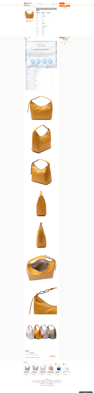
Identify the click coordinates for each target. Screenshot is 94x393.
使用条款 (35, 382)
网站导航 (46, 382)
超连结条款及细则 (42, 382)
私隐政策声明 (38, 382)
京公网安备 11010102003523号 (57, 382)
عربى (55, 381)
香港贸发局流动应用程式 (43, 380)
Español (39, 381)
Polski (47, 381)
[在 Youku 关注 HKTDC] (52, 383)
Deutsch (36, 381)
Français (42, 381)
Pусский (53, 381)
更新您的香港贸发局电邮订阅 (57, 380)
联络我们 (39, 380)
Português (50, 381)
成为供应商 (62, 3)
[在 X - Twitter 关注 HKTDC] (45, 383)
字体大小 (62, 380)
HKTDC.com (32, 380)
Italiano (45, 381)
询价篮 (86, 392)
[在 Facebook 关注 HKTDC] (44, 383)
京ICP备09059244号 (51, 382)
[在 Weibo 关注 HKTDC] (48, 383)
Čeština (33, 381)
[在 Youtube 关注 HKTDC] (51, 383)
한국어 (58, 381)
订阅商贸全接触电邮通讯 (50, 380)
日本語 (60, 381)
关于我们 (36, 380)
